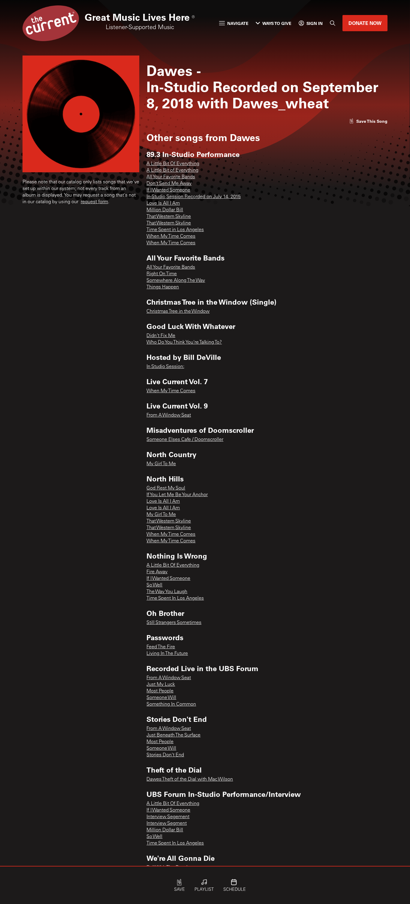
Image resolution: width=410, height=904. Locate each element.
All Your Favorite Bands (170, 177)
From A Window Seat (168, 415)
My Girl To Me (161, 464)
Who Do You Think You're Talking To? (184, 342)
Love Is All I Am (163, 203)
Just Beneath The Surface (173, 735)
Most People (159, 691)
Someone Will (161, 697)
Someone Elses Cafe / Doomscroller (184, 439)
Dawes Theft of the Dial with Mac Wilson (189, 779)
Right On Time (161, 274)
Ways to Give (276, 23)
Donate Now (364, 23)
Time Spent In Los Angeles (175, 598)
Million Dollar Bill (164, 210)
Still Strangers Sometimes (173, 622)
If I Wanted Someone (168, 190)
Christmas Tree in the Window (178, 311)
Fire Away (156, 572)
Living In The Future (167, 653)
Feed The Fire (160, 647)
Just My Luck (160, 684)
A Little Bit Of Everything (172, 163)
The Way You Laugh (166, 591)
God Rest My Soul (165, 488)
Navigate (238, 23)
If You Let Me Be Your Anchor (177, 495)
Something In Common (171, 704)
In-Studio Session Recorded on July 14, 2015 (193, 196)
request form (94, 202)
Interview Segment (166, 823)
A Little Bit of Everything (172, 170)
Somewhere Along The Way (175, 280)
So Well (154, 585)
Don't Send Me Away (168, 183)
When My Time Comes (170, 236)
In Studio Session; (165, 366)
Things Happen (162, 287)
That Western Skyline (168, 216)
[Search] (332, 23)
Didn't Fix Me (160, 335)
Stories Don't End (165, 755)
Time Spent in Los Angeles (175, 230)
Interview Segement (167, 817)
